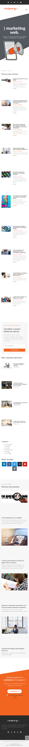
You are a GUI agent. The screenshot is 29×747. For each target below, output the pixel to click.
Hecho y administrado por (14, 744)
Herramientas (7, 449)
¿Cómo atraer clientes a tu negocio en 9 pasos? (20, 297)
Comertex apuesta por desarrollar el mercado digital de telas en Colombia (20, 384)
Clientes (6, 446)
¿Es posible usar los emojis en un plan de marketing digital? (20, 197)
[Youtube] (20, 2)
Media (5, 451)
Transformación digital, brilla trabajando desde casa (20, 149)
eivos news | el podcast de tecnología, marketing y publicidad (18, 364)
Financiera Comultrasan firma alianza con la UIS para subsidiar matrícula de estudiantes (20, 126)
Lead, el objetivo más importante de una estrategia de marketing (19, 251)
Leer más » (15, 88)
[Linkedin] (8, 2)
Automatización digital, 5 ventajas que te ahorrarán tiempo (19, 227)
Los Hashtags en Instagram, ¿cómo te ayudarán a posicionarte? (20, 274)
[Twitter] (14, 2)
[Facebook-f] (11, 2)
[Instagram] (17, 2)
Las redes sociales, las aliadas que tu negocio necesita (19, 173)
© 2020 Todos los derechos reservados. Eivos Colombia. (14, 741)
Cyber (5, 448)
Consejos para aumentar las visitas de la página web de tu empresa (20, 102)
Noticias (6, 453)
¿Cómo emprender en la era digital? (11, 518)
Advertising (7, 444)
